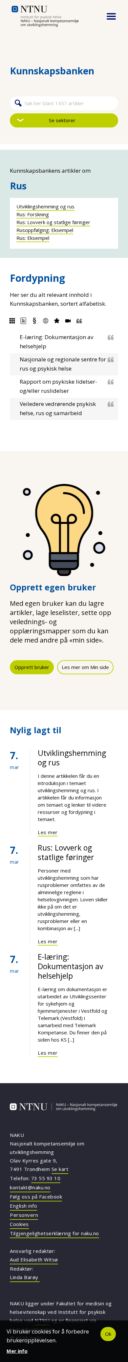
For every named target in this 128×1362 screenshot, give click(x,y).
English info (23, 1205)
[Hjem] (53, 16)
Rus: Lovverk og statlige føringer (53, 222)
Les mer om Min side (85, 667)
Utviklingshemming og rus (45, 206)
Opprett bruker (31, 667)
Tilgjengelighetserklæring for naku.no (54, 1233)
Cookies (19, 1224)
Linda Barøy (25, 1277)
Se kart (60, 1169)
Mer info (17, 1351)
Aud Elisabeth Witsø (34, 1259)
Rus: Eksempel (32, 238)
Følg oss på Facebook (36, 1196)
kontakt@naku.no (30, 1187)
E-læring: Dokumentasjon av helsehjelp (70, 966)
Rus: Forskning (32, 214)
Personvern (24, 1215)
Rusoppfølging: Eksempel (44, 230)
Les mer (48, 832)
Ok (108, 1334)
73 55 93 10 (46, 1178)
